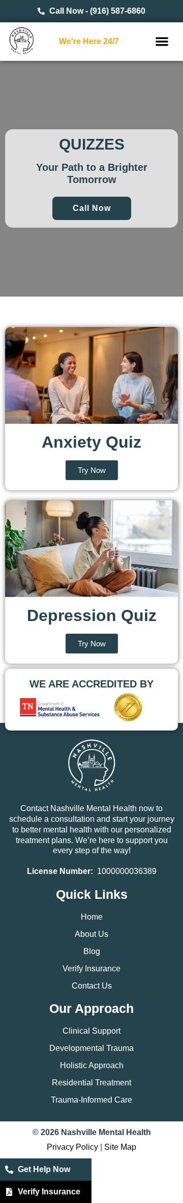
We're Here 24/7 (89, 41)
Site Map (120, 1147)
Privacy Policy (72, 1147)
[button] (161, 41)
